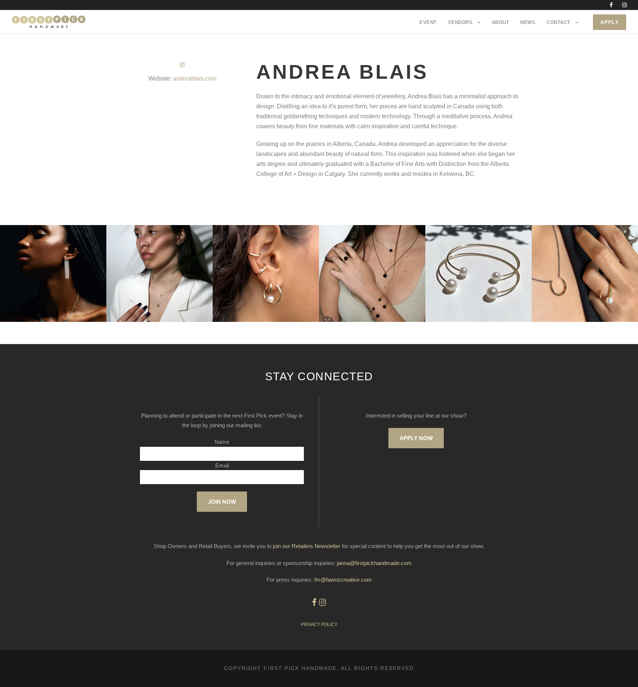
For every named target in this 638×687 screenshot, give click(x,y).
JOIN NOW (222, 502)
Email (222, 465)
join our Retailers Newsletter (306, 546)
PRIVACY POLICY (319, 624)
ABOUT (501, 22)
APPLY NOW (416, 438)
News (527, 22)
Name (222, 442)
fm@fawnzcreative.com (343, 580)
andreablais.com (194, 78)
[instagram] (624, 5)
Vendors (460, 22)
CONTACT (558, 22)
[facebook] (611, 5)
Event (428, 22)
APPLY (609, 22)
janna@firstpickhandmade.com (374, 563)
